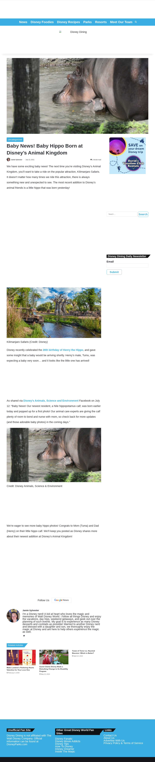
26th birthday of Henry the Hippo (63, 349)
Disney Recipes (68, 22)
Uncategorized (15, 139)
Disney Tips (62, 743)
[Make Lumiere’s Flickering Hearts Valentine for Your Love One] (21, 657)
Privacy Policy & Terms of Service (123, 743)
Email (110, 261)
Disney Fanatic (64, 738)
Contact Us (110, 735)
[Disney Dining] (77, 40)
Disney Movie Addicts (67, 741)
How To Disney (64, 746)
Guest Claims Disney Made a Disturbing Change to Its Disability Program (53, 669)
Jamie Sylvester (16, 160)
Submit (114, 272)
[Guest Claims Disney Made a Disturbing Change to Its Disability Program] (53, 657)
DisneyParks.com (17, 744)
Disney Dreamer (64, 748)
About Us (109, 737)
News (23, 22)
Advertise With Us (114, 740)
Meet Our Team (121, 22)
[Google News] (61, 600)
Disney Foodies (42, 22)
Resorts (101, 22)
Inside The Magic (65, 751)
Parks (87, 22)
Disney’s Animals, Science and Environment (50, 400)
